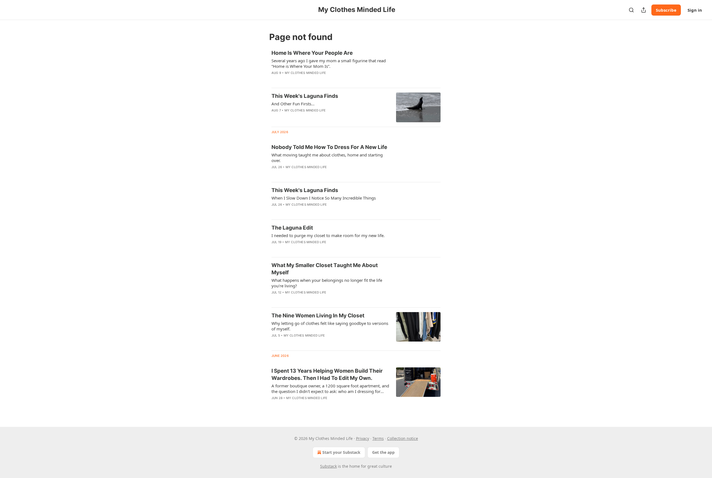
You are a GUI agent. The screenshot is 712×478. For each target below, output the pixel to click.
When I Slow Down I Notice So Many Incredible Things (323, 198)
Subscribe (666, 10)
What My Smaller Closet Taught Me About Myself (324, 269)
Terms (378, 438)
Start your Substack (341, 452)
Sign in (695, 10)
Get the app (383, 452)
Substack (328, 466)
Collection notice (402, 438)
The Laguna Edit (292, 228)
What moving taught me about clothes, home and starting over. (327, 157)
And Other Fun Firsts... (293, 103)
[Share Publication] (643, 10)
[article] (356, 66)
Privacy (362, 438)
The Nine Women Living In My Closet (317, 315)
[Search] (631, 10)
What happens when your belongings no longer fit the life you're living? (326, 282)
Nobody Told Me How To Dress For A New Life (329, 147)
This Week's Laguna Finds (304, 96)
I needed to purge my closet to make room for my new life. (328, 235)
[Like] (275, 117)
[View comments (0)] (314, 80)
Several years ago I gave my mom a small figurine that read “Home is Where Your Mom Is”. (328, 63)
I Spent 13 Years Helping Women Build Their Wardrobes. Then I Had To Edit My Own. (327, 374)
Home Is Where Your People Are (312, 53)
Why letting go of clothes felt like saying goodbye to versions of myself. (329, 326)
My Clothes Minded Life (305, 73)
